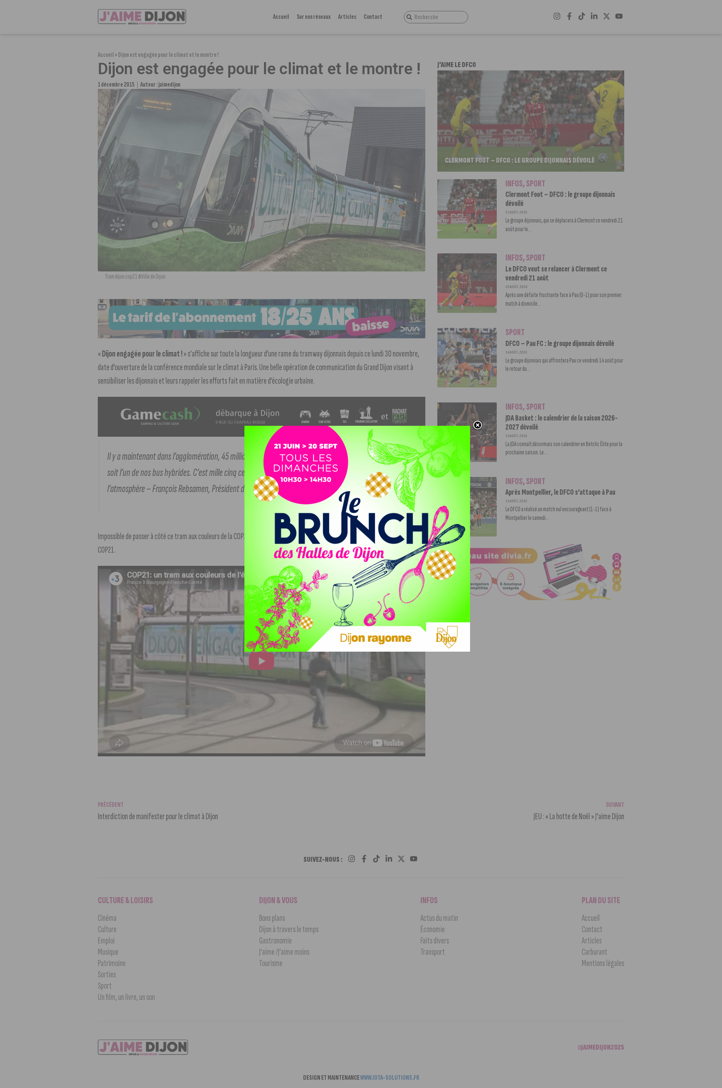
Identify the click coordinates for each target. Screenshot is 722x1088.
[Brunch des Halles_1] (357, 649)
